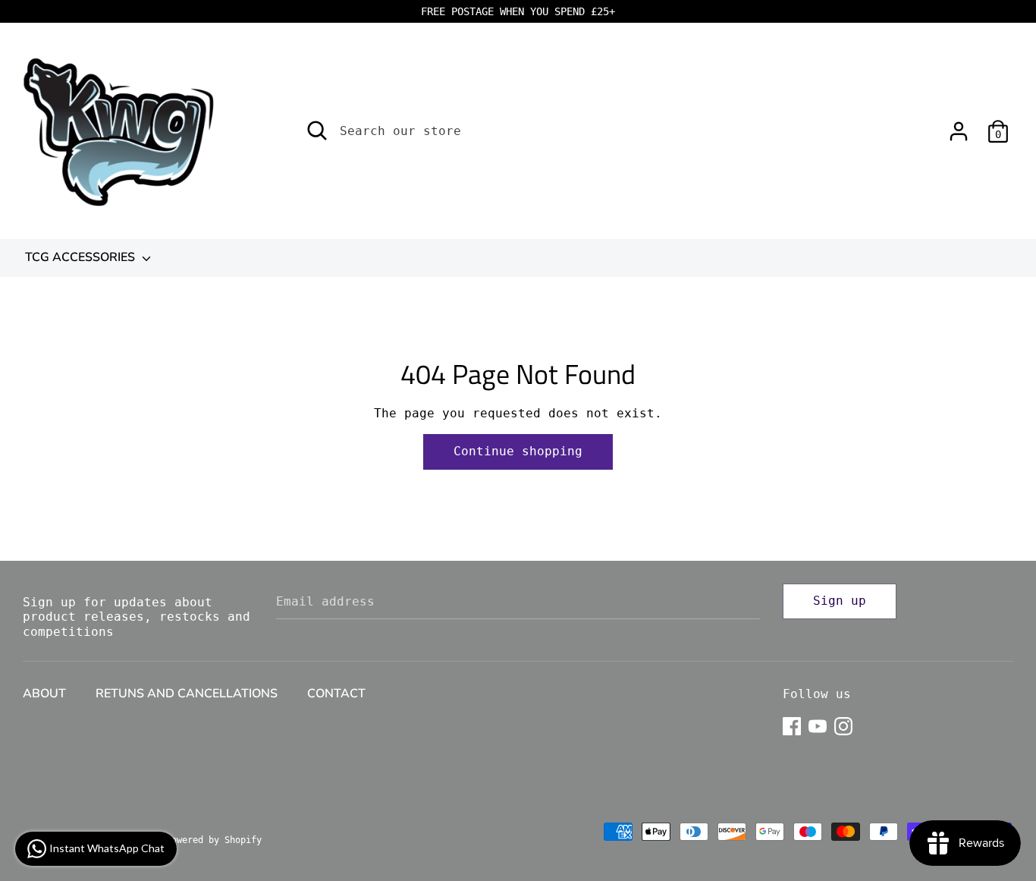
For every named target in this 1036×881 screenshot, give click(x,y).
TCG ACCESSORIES (81, 257)
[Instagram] (843, 724)
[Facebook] (792, 724)
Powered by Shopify (214, 840)
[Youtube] (817, 724)
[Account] (958, 125)
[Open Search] (317, 130)
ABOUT (44, 693)
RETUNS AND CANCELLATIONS (187, 693)
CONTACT (336, 693)
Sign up (839, 600)
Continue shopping (518, 451)
